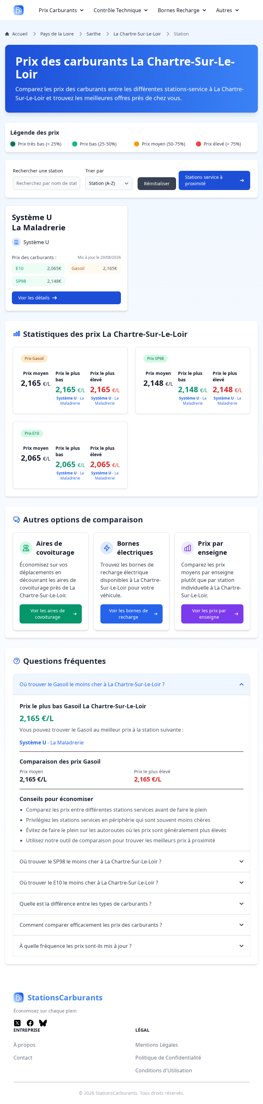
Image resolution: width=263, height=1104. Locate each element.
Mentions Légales (156, 1044)
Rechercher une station (38, 171)
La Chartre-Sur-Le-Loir (137, 34)
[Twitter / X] (17, 1023)
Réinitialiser (157, 183)
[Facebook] (30, 1023)
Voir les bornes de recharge (128, 614)
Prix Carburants (58, 10)
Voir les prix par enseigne (209, 614)
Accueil (20, 34)
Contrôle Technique (117, 10)
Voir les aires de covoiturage (47, 614)
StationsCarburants (116, 1093)
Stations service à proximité (204, 180)
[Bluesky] (43, 1023)
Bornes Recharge (178, 10)
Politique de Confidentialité (168, 1057)
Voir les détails (34, 298)
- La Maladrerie (70, 400)
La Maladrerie (38, 222)
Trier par (94, 171)
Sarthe (94, 34)
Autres (224, 10)
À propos (24, 1044)
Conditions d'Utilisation (163, 1070)
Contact (22, 1057)
